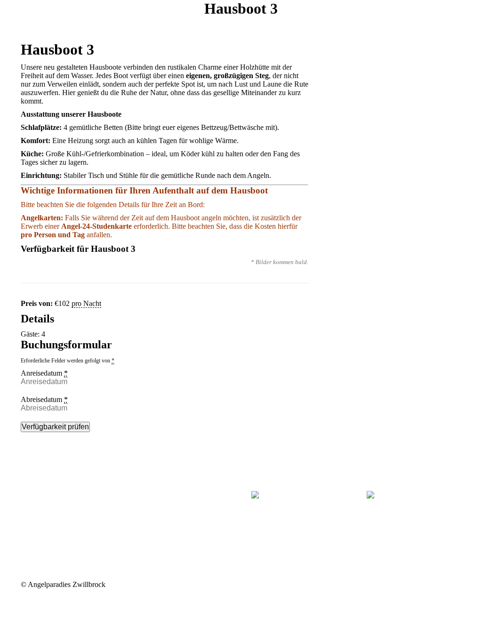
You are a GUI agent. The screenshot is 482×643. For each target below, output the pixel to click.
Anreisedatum (44, 373)
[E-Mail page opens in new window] (42, 503)
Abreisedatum (44, 399)
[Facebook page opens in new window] (28, 503)
